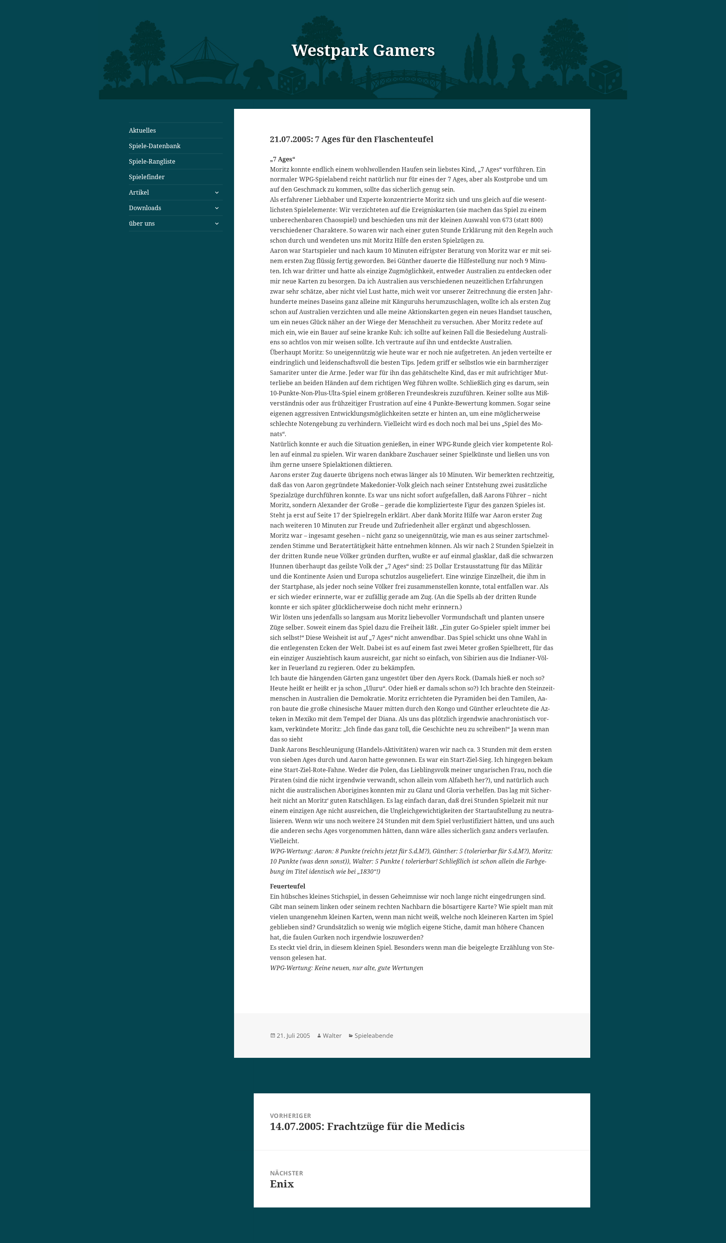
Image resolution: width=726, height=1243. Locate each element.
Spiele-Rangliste (152, 161)
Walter (332, 1035)
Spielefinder (147, 177)
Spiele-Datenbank (154, 146)
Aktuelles (142, 130)
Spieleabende (374, 1035)
